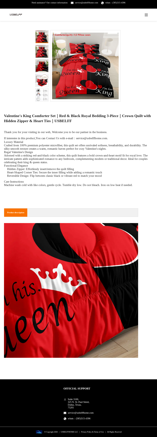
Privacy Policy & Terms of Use (92, 432)
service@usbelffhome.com (86, 3)
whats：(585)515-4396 (115, 3)
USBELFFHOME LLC (69, 432)
